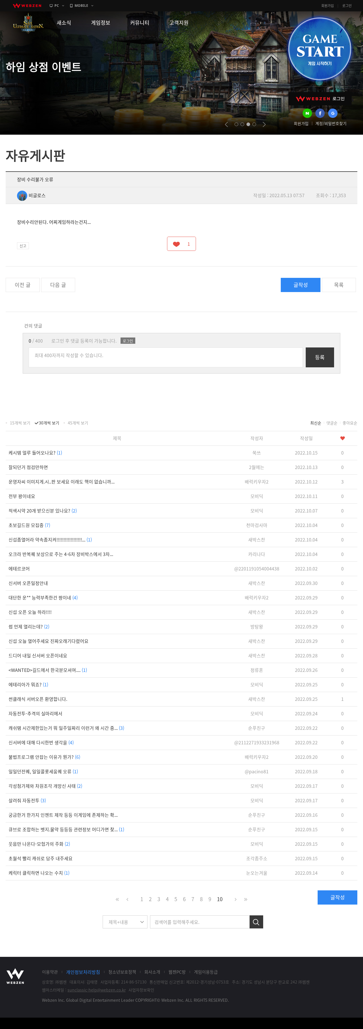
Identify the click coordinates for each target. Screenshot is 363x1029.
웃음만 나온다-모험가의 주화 (39, 843)
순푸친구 (256, 727)
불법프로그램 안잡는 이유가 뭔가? (44, 756)
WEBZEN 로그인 (320, 98)
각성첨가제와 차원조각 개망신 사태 (45, 785)
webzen (27, 5)
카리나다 (256, 554)
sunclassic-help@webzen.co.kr (96, 990)
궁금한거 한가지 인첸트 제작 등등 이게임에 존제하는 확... (63, 814)
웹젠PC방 (177, 972)
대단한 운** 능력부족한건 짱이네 (43, 597)
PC (56, 5)
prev (226, 124)
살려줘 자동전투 (27, 800)
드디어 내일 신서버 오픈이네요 (38, 655)
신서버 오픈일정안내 (28, 583)
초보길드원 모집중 (29, 525)
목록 (339, 285)
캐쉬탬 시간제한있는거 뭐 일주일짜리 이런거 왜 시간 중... (66, 727)
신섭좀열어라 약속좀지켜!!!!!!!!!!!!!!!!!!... (50, 539)
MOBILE (81, 5)
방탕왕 (256, 626)
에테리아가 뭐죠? (28, 684)
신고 (23, 245)
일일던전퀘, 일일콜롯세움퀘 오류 (43, 771)
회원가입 (327, 5)
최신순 (315, 423)
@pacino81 (257, 771)
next (264, 124)
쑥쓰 (256, 452)
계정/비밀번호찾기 (331, 123)
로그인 (347, 5)
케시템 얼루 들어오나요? (35, 452)
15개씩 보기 (20, 423)
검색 (256, 921)
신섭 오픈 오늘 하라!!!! (30, 612)
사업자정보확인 (141, 990)
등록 (320, 357)
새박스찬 (256, 539)
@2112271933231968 (256, 742)
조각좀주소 (256, 858)
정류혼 (256, 669)
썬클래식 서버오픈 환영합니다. (38, 698)
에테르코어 (19, 568)
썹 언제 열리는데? (29, 626)
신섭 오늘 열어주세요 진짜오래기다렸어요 (48, 641)
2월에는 (256, 467)
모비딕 (256, 496)
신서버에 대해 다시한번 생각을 (41, 742)
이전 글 (23, 285)
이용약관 (50, 972)
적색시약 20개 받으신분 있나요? (43, 510)
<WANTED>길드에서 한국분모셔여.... (48, 669)
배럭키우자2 (257, 481)
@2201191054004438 (256, 568)
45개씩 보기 (78, 423)
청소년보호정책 (122, 972)
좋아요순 (350, 423)
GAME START (319, 48)
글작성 (301, 285)
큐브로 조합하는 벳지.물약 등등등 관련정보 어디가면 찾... (66, 829)
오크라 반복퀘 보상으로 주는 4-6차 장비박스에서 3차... (61, 554)
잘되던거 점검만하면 (28, 467)
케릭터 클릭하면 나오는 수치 (39, 872)
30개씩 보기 (49, 423)
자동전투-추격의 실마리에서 (35, 713)
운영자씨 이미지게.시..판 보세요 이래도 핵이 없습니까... (62, 481)
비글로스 (37, 195)
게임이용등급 (206, 972)
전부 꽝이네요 (22, 496)
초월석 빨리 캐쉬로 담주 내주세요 (41, 858)
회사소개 (152, 972)
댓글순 (331, 423)
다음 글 (58, 285)
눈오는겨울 (256, 872)
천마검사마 (256, 525)
